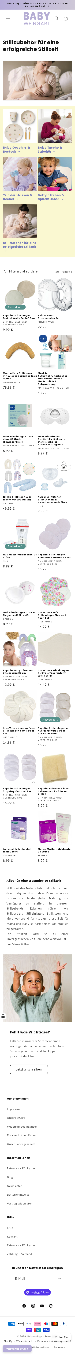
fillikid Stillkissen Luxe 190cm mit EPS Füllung (17, 498)
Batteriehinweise (18, 1194)
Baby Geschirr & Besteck (16, 149)
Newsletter (14, 1185)
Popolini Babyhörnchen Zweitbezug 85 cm (18, 671)
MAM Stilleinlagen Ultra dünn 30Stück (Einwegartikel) (18, 439)
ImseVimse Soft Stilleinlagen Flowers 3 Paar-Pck (52, 615)
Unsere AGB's (16, 1117)
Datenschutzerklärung (21, 1135)
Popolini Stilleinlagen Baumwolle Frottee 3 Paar (54, 556)
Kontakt (12, 1236)
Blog (10, 1177)
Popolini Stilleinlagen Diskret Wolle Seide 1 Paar (19, 316)
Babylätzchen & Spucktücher (51, 197)
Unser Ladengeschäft (21, 1143)
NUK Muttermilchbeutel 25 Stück (20, 556)
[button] (8, 18)
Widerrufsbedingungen (22, 1126)
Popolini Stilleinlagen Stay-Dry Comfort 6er (17, 790)
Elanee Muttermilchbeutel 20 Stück (54, 850)
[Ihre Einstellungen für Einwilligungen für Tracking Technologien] (3, 1016)
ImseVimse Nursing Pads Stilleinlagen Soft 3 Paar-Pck (19, 731)
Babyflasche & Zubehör (50, 149)
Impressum (14, 1109)
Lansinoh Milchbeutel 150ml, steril (17, 850)
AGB (68, 1341)
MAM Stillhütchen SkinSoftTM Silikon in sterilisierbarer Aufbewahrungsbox (51, 440)
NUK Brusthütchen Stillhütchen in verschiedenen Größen (52, 500)
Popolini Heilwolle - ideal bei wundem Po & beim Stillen (54, 791)
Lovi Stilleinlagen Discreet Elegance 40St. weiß (19, 614)
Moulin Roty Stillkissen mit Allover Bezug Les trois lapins (20, 376)
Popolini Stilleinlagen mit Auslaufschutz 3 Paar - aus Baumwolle (54, 731)
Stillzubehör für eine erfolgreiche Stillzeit (19, 245)
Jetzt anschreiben (29, 1069)
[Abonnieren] (59, 1278)
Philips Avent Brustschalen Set (49, 316)
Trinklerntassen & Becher (17, 197)
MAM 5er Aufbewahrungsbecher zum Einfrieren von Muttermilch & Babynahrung (52, 378)
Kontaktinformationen (37, 1347)
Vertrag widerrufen (19, 1203)
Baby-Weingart (35, 1336)
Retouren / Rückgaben (22, 1168)
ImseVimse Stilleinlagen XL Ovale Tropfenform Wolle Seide (53, 673)
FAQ (10, 1227)
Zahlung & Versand (19, 1253)
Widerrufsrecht (24, 1341)
